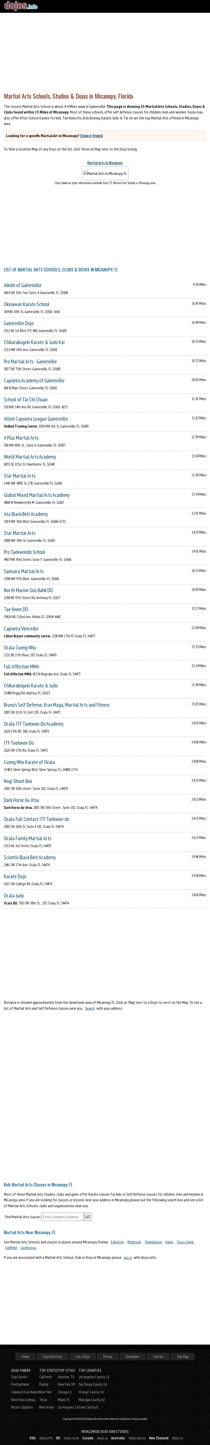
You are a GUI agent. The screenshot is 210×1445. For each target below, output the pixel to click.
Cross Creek (185, 1241)
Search (90, 1008)
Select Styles (91, 135)
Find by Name (20, 1384)
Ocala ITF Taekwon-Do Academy (34, 723)
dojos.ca (102, 1437)
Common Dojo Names (25, 1392)
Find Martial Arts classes (23, 1216)
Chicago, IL (65, 1392)
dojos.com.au (137, 1437)
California (45, 1376)
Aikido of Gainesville (22, 285)
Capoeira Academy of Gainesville (34, 380)
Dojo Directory (52, 1356)
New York (45, 1392)
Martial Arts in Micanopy (105, 162)
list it (128, 1257)
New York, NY (66, 1384)
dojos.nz (177, 1437)
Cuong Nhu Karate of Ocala (29, 762)
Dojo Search (19, 1376)
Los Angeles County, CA (94, 1376)
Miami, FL (64, 1399)
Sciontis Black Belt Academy (30, 857)
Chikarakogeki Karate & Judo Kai (34, 342)
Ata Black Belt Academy (26, 514)
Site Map (182, 1356)
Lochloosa (28, 1247)
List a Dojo (83, 1356)
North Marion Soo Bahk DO (28, 590)
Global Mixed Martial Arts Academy (37, 495)
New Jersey (46, 1407)
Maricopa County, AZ (92, 1399)
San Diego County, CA (93, 1384)
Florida (43, 1384)
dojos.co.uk (71, 1437)
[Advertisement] (105, 51)
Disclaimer (132, 1356)
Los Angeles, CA (68, 1407)
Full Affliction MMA (21, 666)
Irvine (169, 1241)
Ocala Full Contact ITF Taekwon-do (36, 819)
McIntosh (134, 1241)
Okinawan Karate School (26, 304)
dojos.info (45, 1437)
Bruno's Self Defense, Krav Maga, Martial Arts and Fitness (57, 704)
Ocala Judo (14, 895)
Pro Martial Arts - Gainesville (30, 361)
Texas (43, 1399)
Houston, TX (66, 1376)
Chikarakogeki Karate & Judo (31, 685)
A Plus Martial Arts (21, 437)
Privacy (107, 1356)
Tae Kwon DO (16, 609)
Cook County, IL (89, 1407)
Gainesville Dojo (19, 323)
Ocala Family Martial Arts (27, 838)
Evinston (117, 1241)
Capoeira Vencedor (21, 628)
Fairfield (11, 1247)
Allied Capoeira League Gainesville (36, 418)
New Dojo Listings (23, 1399)
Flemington (153, 1241)
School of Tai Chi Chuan (26, 399)
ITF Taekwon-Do (19, 742)
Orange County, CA (91, 1392)
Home (25, 1356)
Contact (158, 1356)
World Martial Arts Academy (30, 456)
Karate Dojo (15, 876)
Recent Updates (22, 1407)
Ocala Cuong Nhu (20, 647)
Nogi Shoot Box (18, 781)
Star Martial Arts (19, 475)
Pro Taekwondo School (24, 552)
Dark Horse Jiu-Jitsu (21, 800)
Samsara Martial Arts (24, 571)
